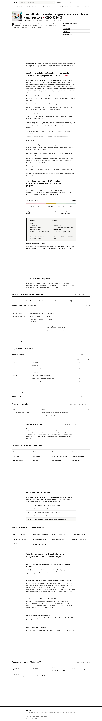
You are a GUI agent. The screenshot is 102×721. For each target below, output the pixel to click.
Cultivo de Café (69, 246)
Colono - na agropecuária (46, 66)
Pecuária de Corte (59, 246)
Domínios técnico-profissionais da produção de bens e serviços (49, 341)
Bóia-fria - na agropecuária (39, 65)
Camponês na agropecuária (32, 66)
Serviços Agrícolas (51, 248)
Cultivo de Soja (41, 248)
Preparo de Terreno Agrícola (65, 248)
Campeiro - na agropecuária (67, 65)
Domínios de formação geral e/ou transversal (49, 305)
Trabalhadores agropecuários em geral (49, 6)
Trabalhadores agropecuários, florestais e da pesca (27, 6)
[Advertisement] (51, 50)
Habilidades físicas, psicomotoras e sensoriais (49, 392)
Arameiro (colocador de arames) (59, 63)
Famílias (70, 2)
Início (13, 6)
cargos (14, 2)
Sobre (45, 716)
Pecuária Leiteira (31, 248)
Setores (41, 716)
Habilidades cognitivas (49, 354)
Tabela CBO (59, 2)
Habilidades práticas (49, 396)
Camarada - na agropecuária (54, 65)
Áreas (64, 2)
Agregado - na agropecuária (44, 63)
